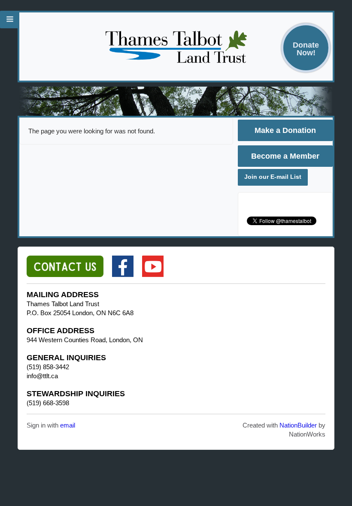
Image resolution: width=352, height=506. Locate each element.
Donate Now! (306, 49)
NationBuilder (298, 425)
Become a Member (285, 156)
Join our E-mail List (272, 176)
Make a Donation (285, 130)
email (67, 425)
